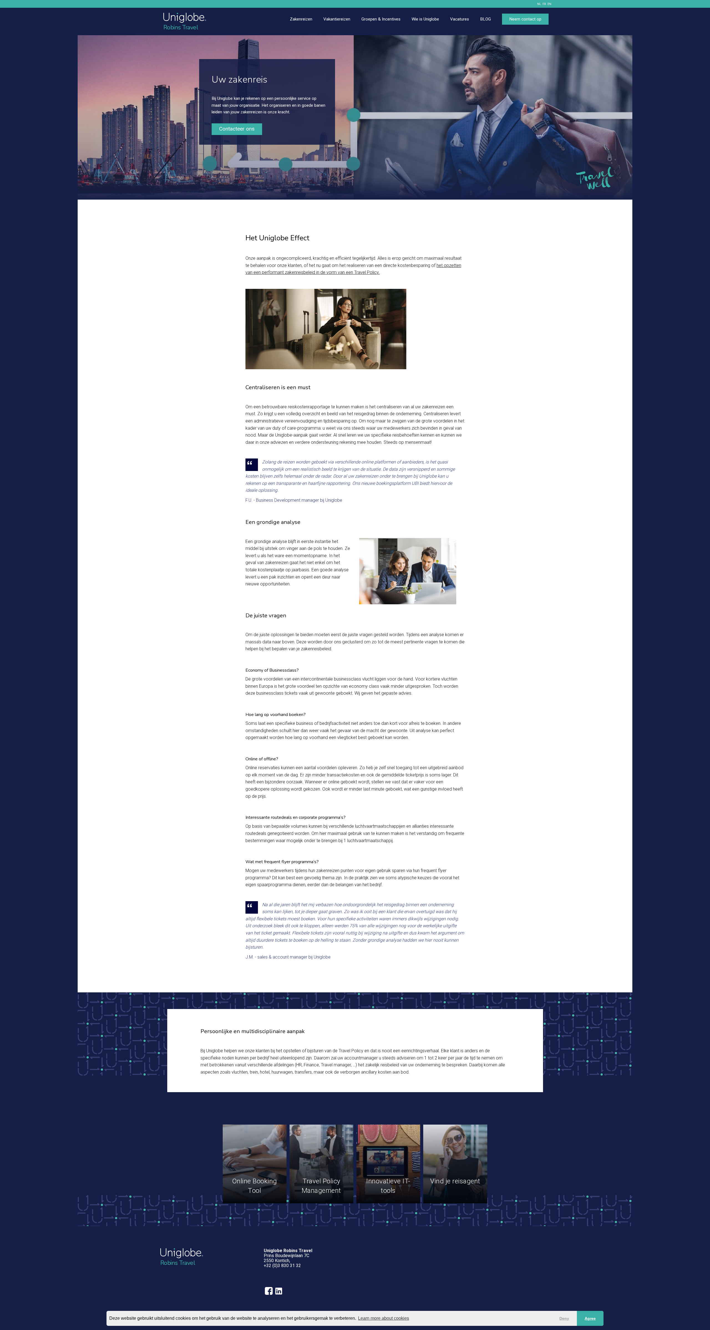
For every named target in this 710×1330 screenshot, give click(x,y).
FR (544, 4)
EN (549, 4)
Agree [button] (590, 1318)
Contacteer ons (237, 129)
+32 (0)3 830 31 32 (282, 1265)
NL (539, 4)
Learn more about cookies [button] (383, 1318)
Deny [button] (564, 1318)
